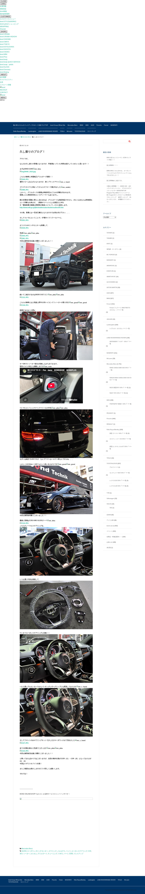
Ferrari (106, 125)
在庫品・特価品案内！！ (114, 536)
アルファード (114, 467)
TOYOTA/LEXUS (80, 131)
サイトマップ (91, 131)
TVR (108, 493)
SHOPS (3, 31)
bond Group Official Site (57, 125)
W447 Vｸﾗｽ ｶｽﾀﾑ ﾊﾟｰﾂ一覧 (118, 393)
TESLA (62, 131)
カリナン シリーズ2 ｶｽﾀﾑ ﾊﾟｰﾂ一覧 (120, 439)
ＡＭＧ (60, 853)
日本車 (109, 515)
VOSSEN (109, 233)
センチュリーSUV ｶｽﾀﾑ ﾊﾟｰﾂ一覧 (120, 473)
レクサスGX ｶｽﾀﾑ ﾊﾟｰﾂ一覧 (118, 480)
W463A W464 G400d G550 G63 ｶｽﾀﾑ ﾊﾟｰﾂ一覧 (120, 379)
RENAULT (110, 424)
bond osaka (26, 115)
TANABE (109, 238)
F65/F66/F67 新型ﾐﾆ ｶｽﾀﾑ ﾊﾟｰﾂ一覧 (120, 404)
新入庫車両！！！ (112, 165)
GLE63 (24, 851)
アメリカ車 (110, 520)
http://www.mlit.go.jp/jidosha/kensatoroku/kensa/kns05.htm (42, 207)
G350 (71, 853)
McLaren (69, 131)
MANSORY (110, 260)
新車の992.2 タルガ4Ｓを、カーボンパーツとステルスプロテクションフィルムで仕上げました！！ (119, 173)
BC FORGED (111, 254)
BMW (81, 125)
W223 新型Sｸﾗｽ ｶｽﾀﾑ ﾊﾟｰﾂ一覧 (119, 387)
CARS (3, 4)
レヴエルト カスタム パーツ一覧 (120, 328)
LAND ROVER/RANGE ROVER (48, 131)
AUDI (92, 125)
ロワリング (53, 851)
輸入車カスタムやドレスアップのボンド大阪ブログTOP (30, 125)
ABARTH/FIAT (111, 276)
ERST (108, 243)
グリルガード (42, 853)
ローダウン (31, 851)
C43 (89, 851)
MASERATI (114, 125)
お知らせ (109, 542)
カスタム (33, 853)
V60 (111, 508)
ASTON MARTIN (112, 287)
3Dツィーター (25, 853)
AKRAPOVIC (111, 265)
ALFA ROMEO (111, 282)
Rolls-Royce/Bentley (19, 131)
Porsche (99, 125)
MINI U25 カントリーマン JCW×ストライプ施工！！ (119, 159)
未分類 (109, 547)
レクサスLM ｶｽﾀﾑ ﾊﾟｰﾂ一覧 (118, 486)
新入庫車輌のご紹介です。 (115, 180)
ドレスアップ (78, 853)
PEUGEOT (110, 413)
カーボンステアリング (79, 851)
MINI (87, 125)
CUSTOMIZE (5, 16)
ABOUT (3, 74)
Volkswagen (110, 498)
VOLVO (109, 504)
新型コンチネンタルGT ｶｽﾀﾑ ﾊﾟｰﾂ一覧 (121, 447)
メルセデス (61, 851)
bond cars (110, 526)
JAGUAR (109, 319)
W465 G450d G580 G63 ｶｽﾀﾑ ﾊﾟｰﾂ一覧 (120, 369)
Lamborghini (32, 131)
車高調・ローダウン (113, 249)
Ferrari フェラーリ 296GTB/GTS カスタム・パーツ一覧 (120, 309)
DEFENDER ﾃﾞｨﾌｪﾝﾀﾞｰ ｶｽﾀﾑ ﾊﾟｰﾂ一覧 (120, 342)
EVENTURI (110, 271)
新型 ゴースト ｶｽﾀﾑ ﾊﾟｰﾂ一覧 (118, 433)
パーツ (66, 853)
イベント (109, 531)
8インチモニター (42, 851)
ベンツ (68, 851)
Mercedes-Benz (72, 125)
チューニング (52, 853)
